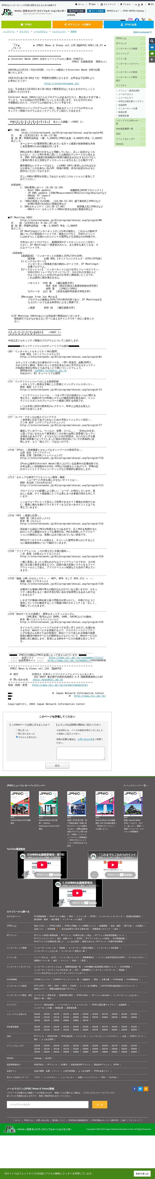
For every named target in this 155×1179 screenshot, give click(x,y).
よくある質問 (73, 941)
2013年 (37, 1017)
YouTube (112, 1077)
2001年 (47, 1020)
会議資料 (122, 105)
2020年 (76, 1014)
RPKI (64, 986)
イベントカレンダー (125, 139)
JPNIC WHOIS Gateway (133, 11)
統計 (55, 960)
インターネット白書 (127, 108)
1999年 (66, 1020)
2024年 (37, 1014)
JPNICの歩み (82, 995)
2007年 (95, 1017)
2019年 (85, 1014)
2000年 (56, 1020)
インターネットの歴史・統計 (127, 79)
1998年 (76, 1020)
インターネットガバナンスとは (48, 967)
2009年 (76, 1017)
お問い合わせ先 (85, 739)
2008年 (85, 1017)
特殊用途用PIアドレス (81, 1064)
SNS (103, 1077)
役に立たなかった (26, 733)
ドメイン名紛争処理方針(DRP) (111, 957)
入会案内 (139, 926)
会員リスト (39, 929)
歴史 (96, 979)
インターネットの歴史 (72, 919)
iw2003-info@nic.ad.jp (50, 370)
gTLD (53, 957)
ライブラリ (24, 31)
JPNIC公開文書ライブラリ (130, 101)
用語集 (62, 948)
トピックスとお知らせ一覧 (127, 122)
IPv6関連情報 (40, 916)
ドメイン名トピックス (69, 957)
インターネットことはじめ (46, 951)
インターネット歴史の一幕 (73, 951)
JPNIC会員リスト (101, 1071)
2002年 (37, 1020)
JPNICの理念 (55, 926)
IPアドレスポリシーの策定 (97, 938)
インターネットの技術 (126, 72)
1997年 (85, 1020)
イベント (65, 960)
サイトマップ (109, 4)
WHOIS (119, 144)
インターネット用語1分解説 (81, 948)
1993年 (134, 1052)
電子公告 (128, 926)
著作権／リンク (58, 1120)
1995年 (115, 1052)
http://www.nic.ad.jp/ (90, 695)
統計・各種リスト (65, 938)
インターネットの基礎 (126, 48)
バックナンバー (59, 31)
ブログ (37, 1077)
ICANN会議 (118, 979)
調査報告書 (123, 116)
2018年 (95, 1014)
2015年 (124, 1014)
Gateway (38, 1058)
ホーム (81, 4)
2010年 (66, 1017)
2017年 (105, 1014)
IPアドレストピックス (44, 938)
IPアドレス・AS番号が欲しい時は (76, 935)
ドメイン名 (121, 59)
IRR (49, 986)
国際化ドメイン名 (42, 960)
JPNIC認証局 (67, 1036)
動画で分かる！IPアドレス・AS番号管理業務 (102, 941)
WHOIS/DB (52, 1036)
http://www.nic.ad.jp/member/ (69, 660)
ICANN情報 (125, 967)
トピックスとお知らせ (16, 1014)
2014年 (134, 1014)
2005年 (115, 1017)
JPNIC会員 (130, 24)
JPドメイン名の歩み (101, 995)
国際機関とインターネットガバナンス (98, 970)
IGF (76, 970)
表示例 (48, 1058)
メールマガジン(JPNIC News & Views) (28, 1088)
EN (152, 4)
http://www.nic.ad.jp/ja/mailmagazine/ (60, 685)
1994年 (124, 1052)
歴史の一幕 (39, 998)
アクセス (127, 4)
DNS (71, 916)
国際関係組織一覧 (73, 967)
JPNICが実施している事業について (80, 926)
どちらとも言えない (27, 737)
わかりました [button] (142, 1173)
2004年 (124, 1017)
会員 (124, 1036)
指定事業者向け (14, 1064)
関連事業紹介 (88, 957)
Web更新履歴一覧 (124, 129)
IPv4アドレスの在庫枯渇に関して (49, 941)
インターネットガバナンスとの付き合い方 (52, 970)
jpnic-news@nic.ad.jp (48, 679)
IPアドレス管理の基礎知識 (46, 935)
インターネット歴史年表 (45, 995)
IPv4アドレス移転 (57, 916)
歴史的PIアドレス (102, 1064)
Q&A (93, 4)
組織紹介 (87, 979)
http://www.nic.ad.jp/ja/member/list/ (76, 657)
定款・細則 (115, 926)
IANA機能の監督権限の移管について (100, 967)
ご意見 (83, 960)
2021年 (66, 1014)
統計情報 (55, 919)
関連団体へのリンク (101, 929)
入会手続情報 (69, 1071)
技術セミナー (40, 989)
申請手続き (39, 1064)
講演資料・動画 (41, 919)
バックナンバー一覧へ (136, 785)
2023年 (47, 1014)
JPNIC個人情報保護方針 (78, 1120)
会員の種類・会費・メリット (47, 1071)
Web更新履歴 (13, 1027)
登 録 (100, 1105)
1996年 (105, 1052)
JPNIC (28, 24)
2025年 (37, 1046)
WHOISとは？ (113, 11)
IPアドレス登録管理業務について (109, 935)
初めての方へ (40, 926)
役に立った (23, 730)
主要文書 (105, 979)
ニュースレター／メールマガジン (104, 1036)
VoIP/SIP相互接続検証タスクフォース (118, 986)
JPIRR (93, 916)
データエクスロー (136, 957)
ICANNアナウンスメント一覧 (66, 979)
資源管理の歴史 (66, 995)
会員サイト (12, 1071)
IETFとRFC (39, 986)
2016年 (115, 1014)
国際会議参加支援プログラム (62, 989)
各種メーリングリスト (88, 1077)
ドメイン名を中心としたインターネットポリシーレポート (59, 973)
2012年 (47, 1017)
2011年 (56, 1017)
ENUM (73, 986)
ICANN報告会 (132, 979)
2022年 (56, 1014)
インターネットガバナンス (127, 65)
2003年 (73, 31)
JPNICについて (136, 1036)
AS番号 (64, 1064)
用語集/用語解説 (133, 916)
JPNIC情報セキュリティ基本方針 (105, 1120)
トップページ (9, 31)
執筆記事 (122, 112)
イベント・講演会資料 (129, 91)
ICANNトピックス (42, 979)
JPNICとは (121, 38)
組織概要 (103, 926)
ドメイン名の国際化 (88, 986)
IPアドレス (121, 43)
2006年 (105, 1017)
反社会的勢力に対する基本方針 (75, 929)
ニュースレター (125, 98)
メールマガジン (41, 31)
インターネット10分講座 (108, 948)
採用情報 (71, 15)
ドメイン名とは (41, 957)
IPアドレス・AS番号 (79, 24)
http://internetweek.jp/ (61, 83)
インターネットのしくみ (45, 948)
